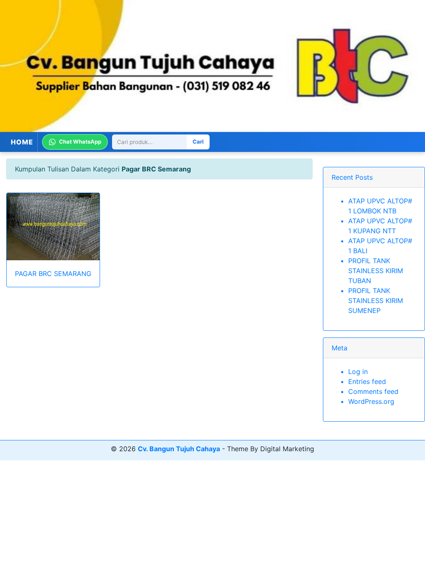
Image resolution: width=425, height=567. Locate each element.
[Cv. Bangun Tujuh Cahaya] (212, 66)
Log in (358, 371)
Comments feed (373, 391)
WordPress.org (371, 401)
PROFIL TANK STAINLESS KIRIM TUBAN (375, 271)
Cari (198, 141)
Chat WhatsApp (80, 141)
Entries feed (367, 381)
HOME (22, 142)
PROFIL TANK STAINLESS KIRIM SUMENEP (375, 300)
